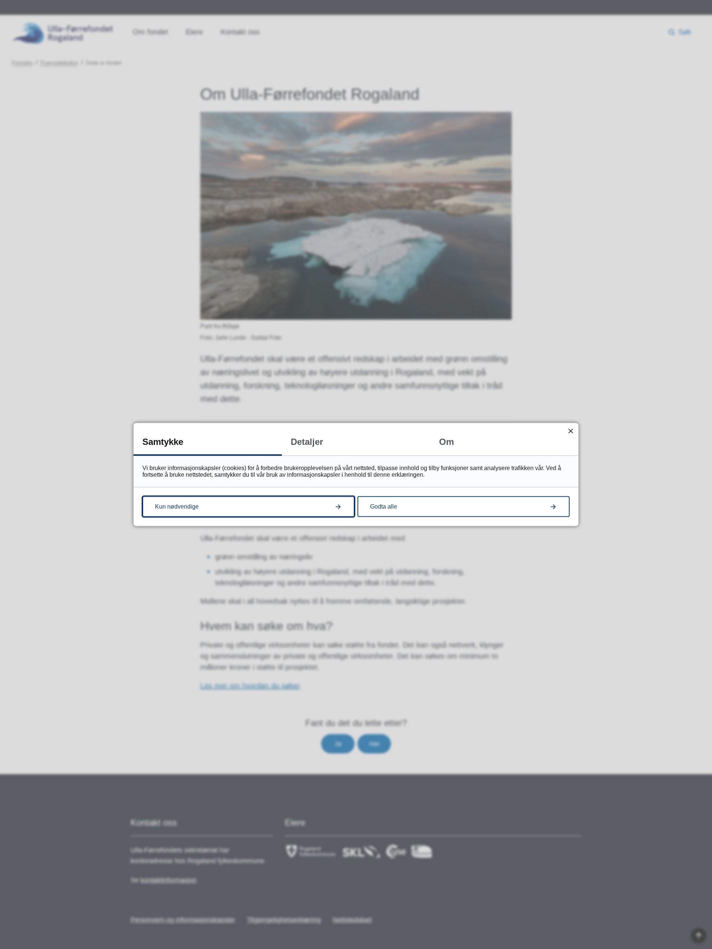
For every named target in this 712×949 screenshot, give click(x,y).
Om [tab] (446, 442)
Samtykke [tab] (162, 442)
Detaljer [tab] (307, 442)
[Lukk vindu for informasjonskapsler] (570, 431)
